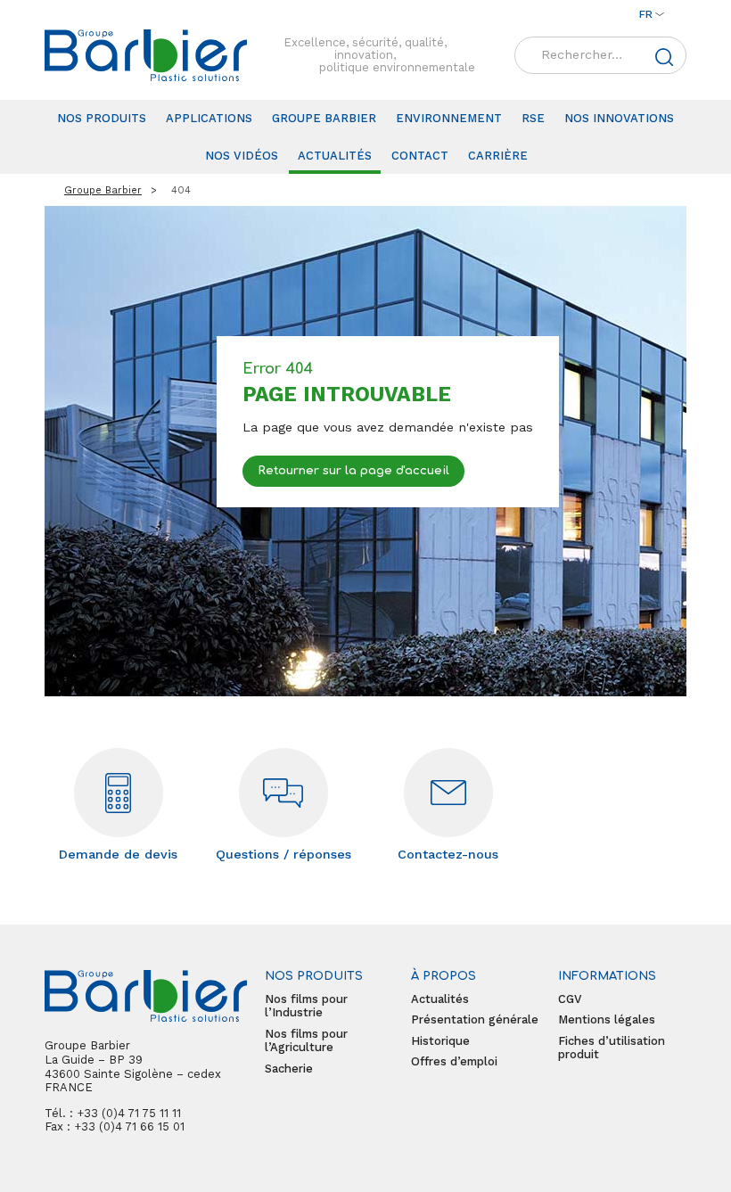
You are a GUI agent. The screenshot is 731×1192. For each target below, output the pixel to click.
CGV (570, 999)
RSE (533, 118)
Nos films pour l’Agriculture (306, 1041)
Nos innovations (619, 118)
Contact (419, 155)
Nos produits (101, 118)
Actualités (335, 155)
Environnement (449, 118)
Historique (440, 1041)
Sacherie (289, 1068)
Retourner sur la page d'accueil (353, 471)
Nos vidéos (241, 155)
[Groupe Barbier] (146, 55)
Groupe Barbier (324, 118)
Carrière (498, 155)
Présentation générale (474, 1019)
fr (646, 14)
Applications (209, 118)
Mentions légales (606, 1019)
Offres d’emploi (454, 1061)
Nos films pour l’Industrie (306, 1006)
